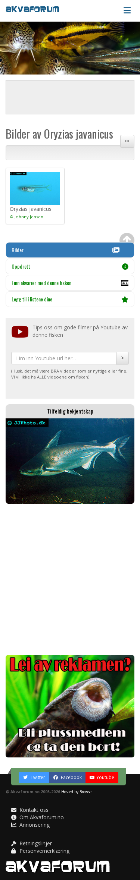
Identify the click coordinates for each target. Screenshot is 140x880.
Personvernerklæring (43, 850)
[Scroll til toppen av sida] (126, 240)
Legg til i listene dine (32, 299)
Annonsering (34, 824)
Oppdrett (21, 266)
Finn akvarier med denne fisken (41, 283)
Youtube (105, 777)
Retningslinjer (35, 843)
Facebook (71, 777)
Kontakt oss (33, 809)
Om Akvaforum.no (41, 817)
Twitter (37, 777)
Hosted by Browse (76, 791)
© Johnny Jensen (26, 216)
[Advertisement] (70, 579)
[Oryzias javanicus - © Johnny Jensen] (35, 188)
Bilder (18, 250)
